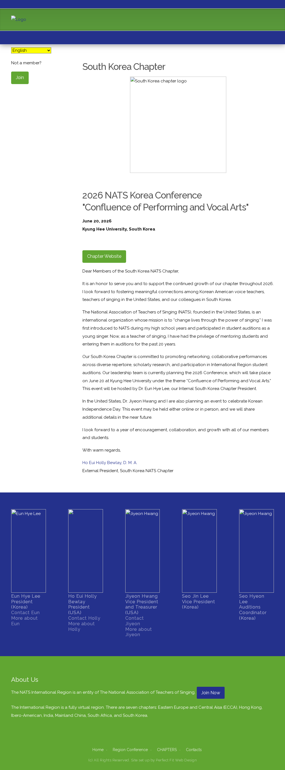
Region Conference (130, 749)
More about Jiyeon (138, 631)
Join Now (210, 692)
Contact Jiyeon (134, 620)
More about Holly (81, 626)
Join (20, 77)
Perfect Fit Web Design (176, 760)
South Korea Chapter (123, 66)
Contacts (194, 749)
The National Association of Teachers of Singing (147, 692)
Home (98, 749)
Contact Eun (25, 612)
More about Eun (24, 620)
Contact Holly (84, 618)
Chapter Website (104, 256)
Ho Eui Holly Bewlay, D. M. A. (109, 462)
